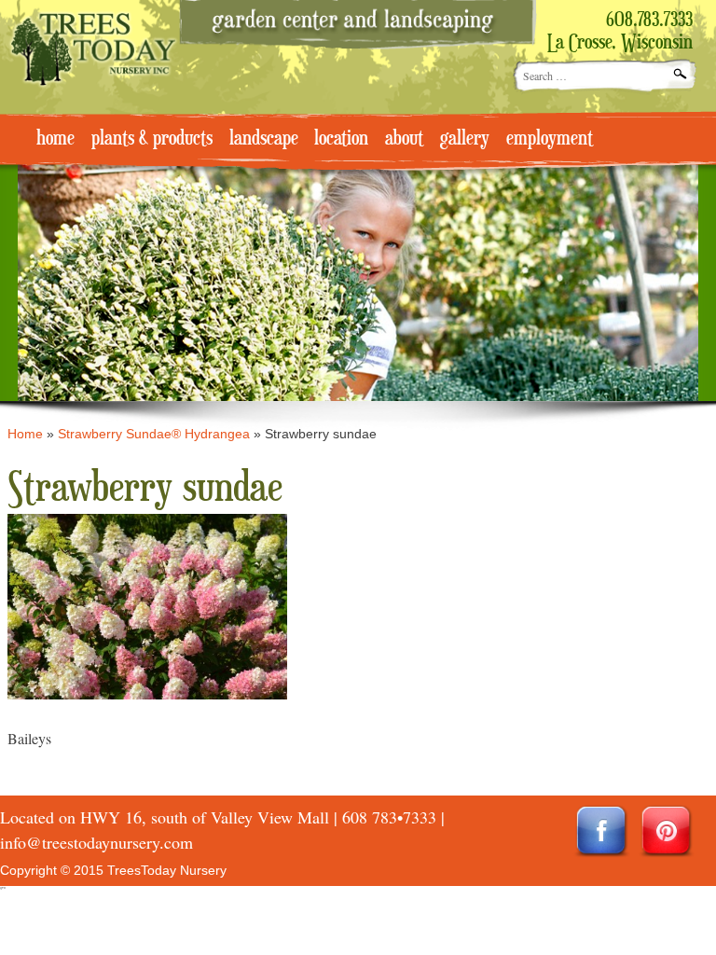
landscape (263, 139)
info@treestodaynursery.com (96, 842)
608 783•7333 (389, 817)
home (55, 139)
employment (549, 139)
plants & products (152, 139)
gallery (464, 139)
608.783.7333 (649, 20)
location (341, 139)
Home (25, 433)
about (404, 139)
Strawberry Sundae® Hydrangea (154, 433)
